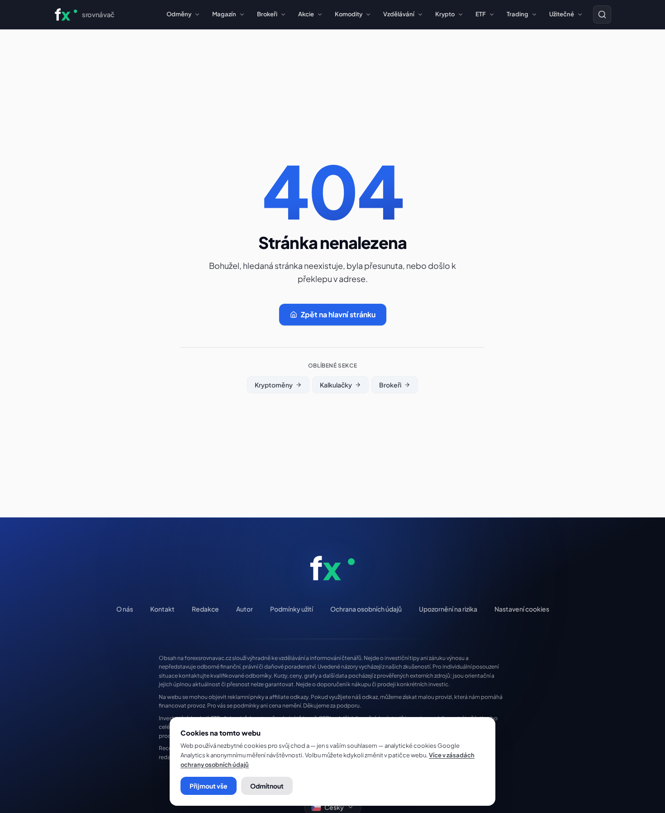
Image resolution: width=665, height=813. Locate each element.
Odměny (178, 14)
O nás (124, 609)
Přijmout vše (209, 786)
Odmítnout (267, 786)
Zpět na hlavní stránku (338, 314)
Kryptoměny (274, 385)
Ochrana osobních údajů (366, 609)
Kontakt (162, 609)
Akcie (306, 14)
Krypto (445, 14)
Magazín (224, 14)
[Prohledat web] (602, 14)
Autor (244, 609)
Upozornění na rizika (448, 609)
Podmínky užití (291, 609)
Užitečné (561, 14)
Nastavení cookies (521, 609)
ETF (480, 14)
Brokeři (267, 14)
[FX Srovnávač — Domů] (332, 568)
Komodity (348, 14)
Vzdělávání (398, 14)
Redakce (205, 609)
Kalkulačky (336, 385)
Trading (517, 14)
